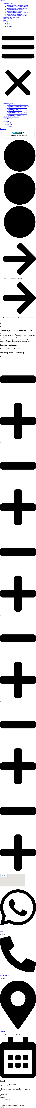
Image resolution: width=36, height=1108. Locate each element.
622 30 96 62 (4, 975)
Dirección (3, 1031)
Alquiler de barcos (8, 3)
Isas (1, 931)
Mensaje (2, 1103)
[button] (18, 64)
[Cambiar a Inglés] (9, 23)
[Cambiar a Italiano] (9, 26)
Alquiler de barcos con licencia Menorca (17, 15)
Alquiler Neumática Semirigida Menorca (17, 12)
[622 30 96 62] (18, 972)
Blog (4, 20)
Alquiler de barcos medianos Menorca (17, 8)
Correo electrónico (5, 1096)
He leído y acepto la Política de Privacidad (13, 1105)
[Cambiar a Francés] (9, 24)
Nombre (2, 1094)
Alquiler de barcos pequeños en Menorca (17, 5)
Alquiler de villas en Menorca (11, 17)
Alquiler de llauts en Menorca (14, 11)
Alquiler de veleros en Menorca (15, 9)
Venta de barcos (7, 18)
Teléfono (2, 1097)
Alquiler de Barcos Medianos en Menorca (18, 6)
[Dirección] (18, 1028)
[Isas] (18, 927)
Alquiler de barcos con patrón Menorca (17, 14)
